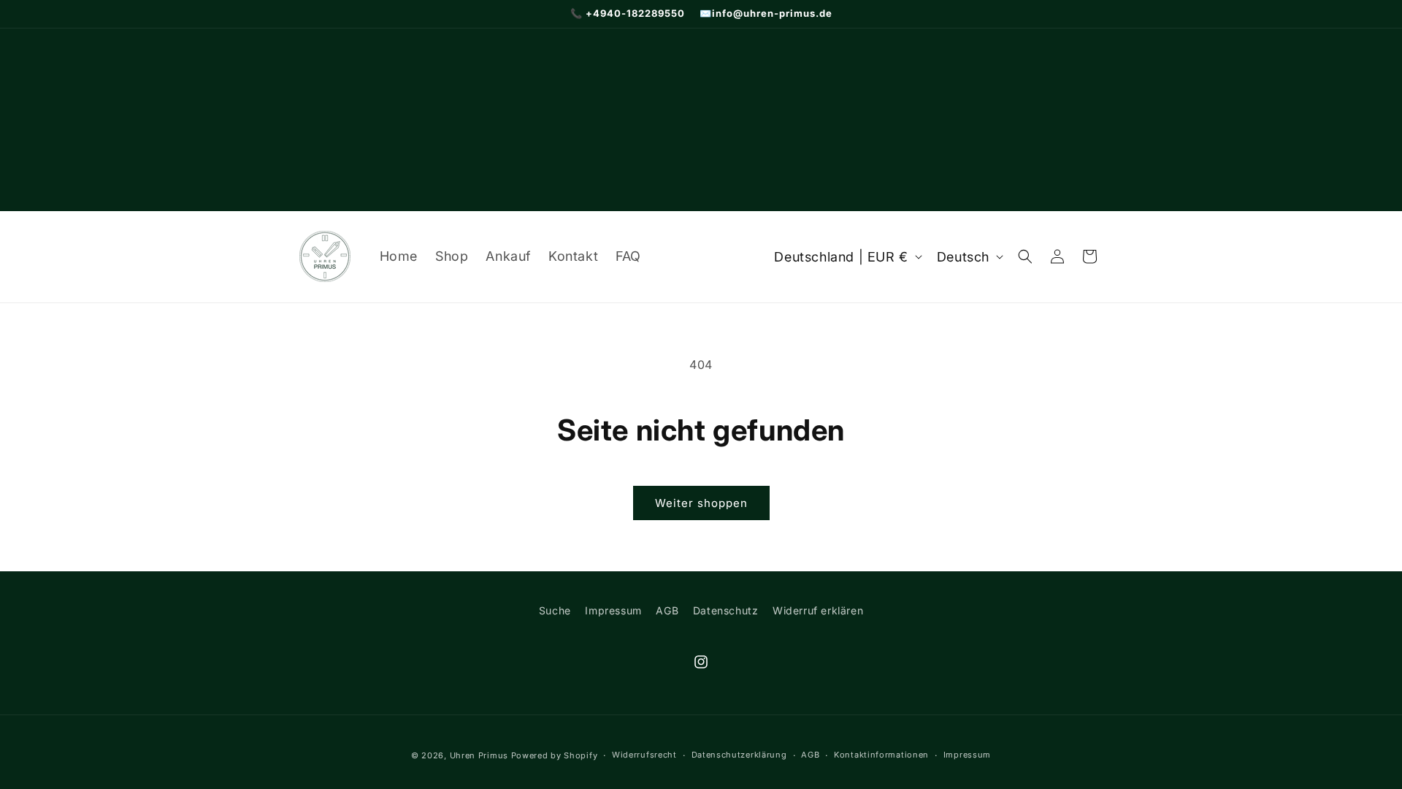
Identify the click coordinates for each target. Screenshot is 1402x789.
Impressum (613, 610)
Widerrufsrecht (644, 755)
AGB (667, 610)
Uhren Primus (479, 755)
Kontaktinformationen (881, 755)
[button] (1025, 256)
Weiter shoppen (701, 503)
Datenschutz (726, 610)
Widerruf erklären (818, 610)
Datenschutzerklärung (739, 755)
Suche (555, 610)
